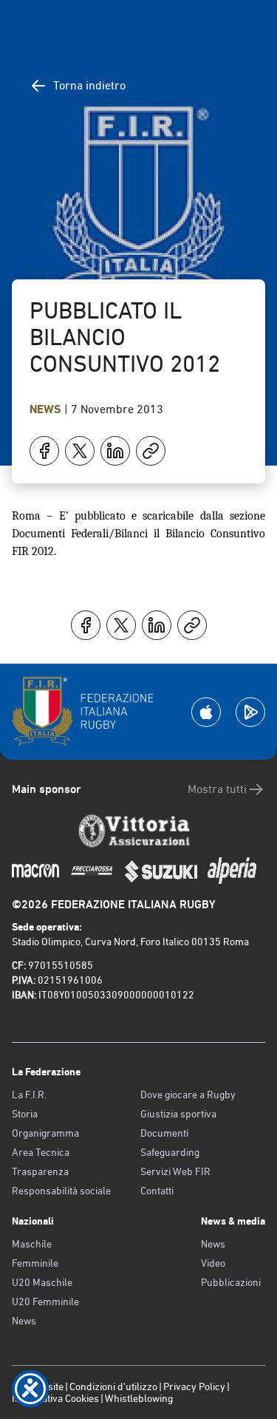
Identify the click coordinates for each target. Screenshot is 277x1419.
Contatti (157, 1191)
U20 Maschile (42, 1282)
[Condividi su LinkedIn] (115, 451)
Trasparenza (40, 1171)
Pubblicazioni (231, 1282)
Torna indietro (89, 85)
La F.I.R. (29, 1094)
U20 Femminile (45, 1301)
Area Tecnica (40, 1152)
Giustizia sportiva (178, 1114)
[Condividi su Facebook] (44, 451)
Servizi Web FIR (175, 1171)
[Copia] (150, 451)
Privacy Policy (194, 1386)
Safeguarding (169, 1152)
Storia (25, 1114)
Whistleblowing (139, 1398)
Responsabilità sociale (61, 1191)
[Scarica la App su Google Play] (250, 712)
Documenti (164, 1133)
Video (213, 1263)
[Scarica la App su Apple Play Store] (206, 712)
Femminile (35, 1263)
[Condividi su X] (80, 451)
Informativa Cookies (55, 1398)
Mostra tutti (217, 789)
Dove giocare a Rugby (188, 1094)
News (47, 409)
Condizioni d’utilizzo (113, 1386)
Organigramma (45, 1133)
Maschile (32, 1244)
